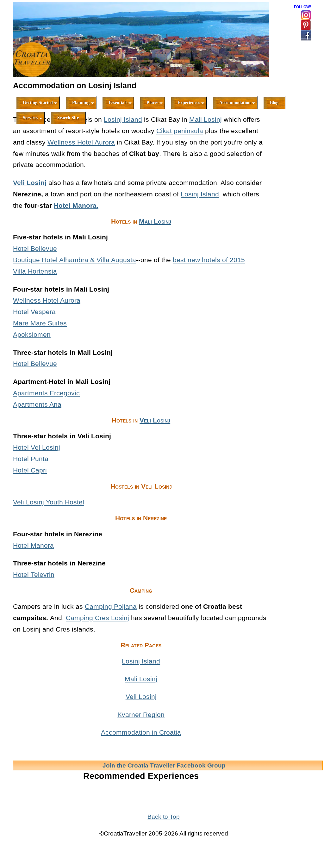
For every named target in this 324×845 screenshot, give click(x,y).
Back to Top (163, 816)
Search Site (68, 117)
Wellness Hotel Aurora (81, 142)
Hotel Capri (30, 470)
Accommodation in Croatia (141, 732)
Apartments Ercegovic (46, 393)
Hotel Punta (30, 458)
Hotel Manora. (76, 205)
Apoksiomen (32, 334)
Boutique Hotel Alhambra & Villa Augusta (74, 259)
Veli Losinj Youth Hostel (48, 502)
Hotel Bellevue (35, 248)
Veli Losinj (30, 182)
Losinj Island (123, 119)
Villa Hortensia (35, 271)
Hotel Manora (33, 545)
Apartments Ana (37, 404)
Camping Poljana (111, 606)
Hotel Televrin (33, 574)
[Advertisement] (296, 202)
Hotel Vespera (34, 311)
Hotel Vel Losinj (36, 447)
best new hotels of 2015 (209, 259)
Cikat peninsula (179, 130)
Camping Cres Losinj (97, 617)
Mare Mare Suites (40, 323)
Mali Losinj (205, 119)
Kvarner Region (141, 714)
